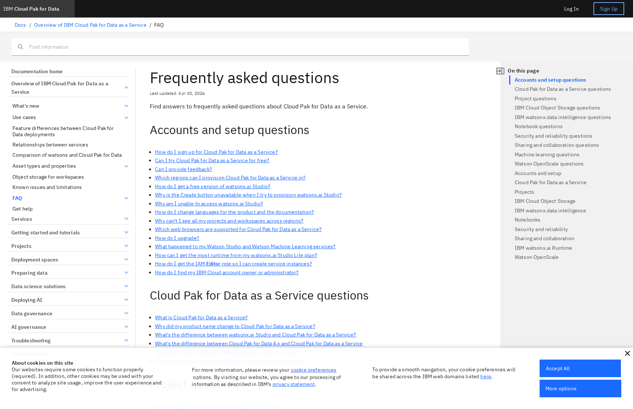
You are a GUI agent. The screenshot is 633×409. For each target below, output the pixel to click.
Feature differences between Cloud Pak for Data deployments (63, 131)
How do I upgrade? (177, 238)
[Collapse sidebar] (500, 71)
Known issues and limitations (47, 187)
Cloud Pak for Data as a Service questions (563, 89)
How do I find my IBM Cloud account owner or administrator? (227, 272)
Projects (21, 246)
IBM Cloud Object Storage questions (557, 107)
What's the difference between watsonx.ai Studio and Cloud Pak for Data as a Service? (255, 334)
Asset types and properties (44, 166)
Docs (20, 25)
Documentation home (37, 71)
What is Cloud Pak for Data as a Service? (201, 317)
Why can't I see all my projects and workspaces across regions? (229, 220)
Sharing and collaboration (544, 238)
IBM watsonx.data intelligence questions (563, 117)
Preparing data (29, 272)
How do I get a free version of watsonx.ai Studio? (212, 186)
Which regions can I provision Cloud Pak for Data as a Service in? (230, 177)
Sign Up (609, 8)
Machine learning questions (547, 154)
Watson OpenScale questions (549, 163)
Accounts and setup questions (550, 80)
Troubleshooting (31, 340)
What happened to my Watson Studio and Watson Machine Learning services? (245, 246)
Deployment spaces (34, 259)
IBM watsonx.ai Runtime (544, 248)
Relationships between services (50, 145)
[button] (627, 353)
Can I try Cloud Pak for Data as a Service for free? (212, 160)
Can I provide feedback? (183, 169)
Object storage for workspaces (48, 177)
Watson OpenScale (537, 257)
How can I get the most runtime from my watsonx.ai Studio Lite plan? (236, 255)
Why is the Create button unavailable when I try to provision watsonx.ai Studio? (248, 195)
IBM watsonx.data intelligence (550, 210)
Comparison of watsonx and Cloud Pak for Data (67, 155)
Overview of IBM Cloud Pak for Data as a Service (90, 25)
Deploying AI (26, 300)
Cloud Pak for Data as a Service (550, 182)
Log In (571, 9)
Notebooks (527, 219)
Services (21, 219)
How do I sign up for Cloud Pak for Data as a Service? (216, 152)
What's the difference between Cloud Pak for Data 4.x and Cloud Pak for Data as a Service (259, 343)
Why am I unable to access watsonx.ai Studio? (209, 203)
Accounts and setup (538, 173)
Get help (22, 209)
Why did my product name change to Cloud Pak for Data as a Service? (235, 326)
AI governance (29, 327)
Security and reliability (541, 229)
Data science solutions (38, 286)
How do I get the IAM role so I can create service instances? (233, 263)
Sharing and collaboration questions (557, 145)
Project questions (535, 98)
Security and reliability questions (553, 136)
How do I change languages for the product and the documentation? (234, 212)
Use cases (24, 117)
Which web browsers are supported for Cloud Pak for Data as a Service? (238, 229)
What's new (26, 106)
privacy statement (294, 384)
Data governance (31, 313)
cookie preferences (314, 370)
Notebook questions (539, 126)
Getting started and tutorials (45, 232)
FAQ (17, 198)
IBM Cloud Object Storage (545, 201)
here (485, 376)
